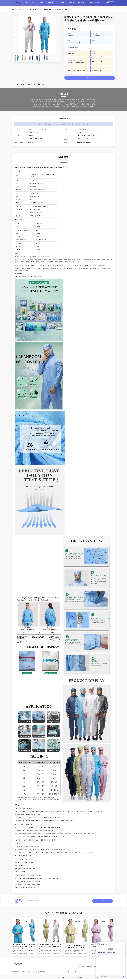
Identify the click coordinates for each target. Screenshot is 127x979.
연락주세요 (81, 3)
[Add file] (98, 976)
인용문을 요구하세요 (93, 3)
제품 (33, 3)
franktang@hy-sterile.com (76, 972)
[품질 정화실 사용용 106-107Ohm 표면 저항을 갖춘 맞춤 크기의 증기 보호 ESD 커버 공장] (76, 930)
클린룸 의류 (22, 9)
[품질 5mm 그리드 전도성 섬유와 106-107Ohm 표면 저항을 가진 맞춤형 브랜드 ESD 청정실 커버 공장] (102, 930)
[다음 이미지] (58, 34)
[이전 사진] (15, 34)
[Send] (123, 976)
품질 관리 (71, 3)
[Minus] (123, 944)
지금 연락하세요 (24, 953)
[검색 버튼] (103, 3)
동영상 (41, 3)
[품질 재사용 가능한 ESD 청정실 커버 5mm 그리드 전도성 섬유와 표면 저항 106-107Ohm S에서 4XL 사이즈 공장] (24, 930)
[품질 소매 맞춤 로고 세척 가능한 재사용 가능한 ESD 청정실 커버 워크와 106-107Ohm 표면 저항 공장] (50, 930)
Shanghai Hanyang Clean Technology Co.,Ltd (65, 977)
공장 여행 (61, 3)
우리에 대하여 (51, 3)
